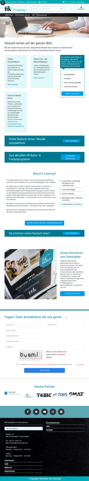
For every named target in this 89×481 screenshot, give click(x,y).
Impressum (9, 460)
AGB (6, 464)
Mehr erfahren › (13, 84)
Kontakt (49, 430)
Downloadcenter (42, 15)
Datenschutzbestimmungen (40, 364)
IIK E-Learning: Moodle (22, 15)
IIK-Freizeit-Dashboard (70, 157)
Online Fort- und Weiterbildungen (40, 60)
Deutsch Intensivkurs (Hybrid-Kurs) (15, 120)
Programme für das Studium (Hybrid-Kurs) (16, 125)
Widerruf (8, 467)
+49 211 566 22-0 (15, 441)
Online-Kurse (9, 15)
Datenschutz (10, 471)
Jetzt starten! (71, 141)
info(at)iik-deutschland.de (18, 443)
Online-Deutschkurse (14, 60)
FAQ (33, 15)
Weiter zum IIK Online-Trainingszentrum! (44, 223)
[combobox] (24, 428)
